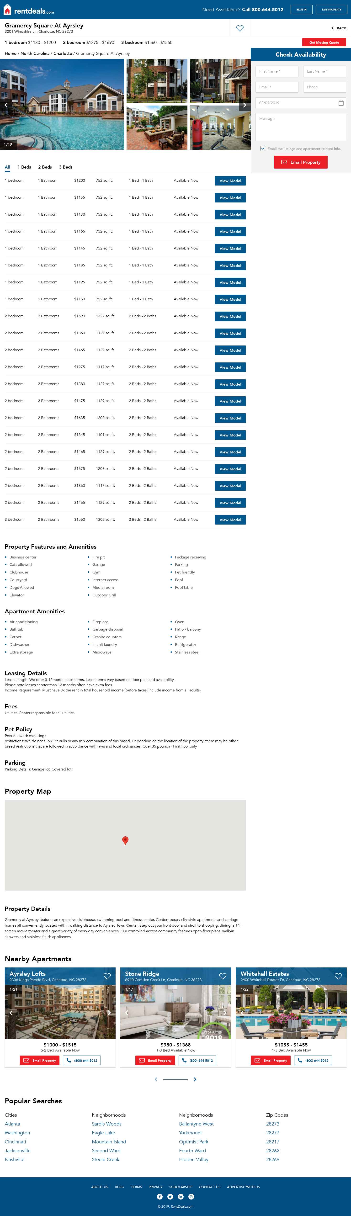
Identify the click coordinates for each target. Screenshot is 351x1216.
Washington (17, 1133)
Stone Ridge (142, 973)
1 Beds (24, 167)
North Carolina (35, 53)
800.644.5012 (262, 9)
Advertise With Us (243, 1186)
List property (331, 9)
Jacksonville (18, 1151)
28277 (272, 1133)
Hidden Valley (193, 1160)
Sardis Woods (107, 1124)
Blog (119, 1186)
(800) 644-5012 (85, 1060)
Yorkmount (190, 1133)
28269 (272, 1160)
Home (10, 53)
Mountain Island (109, 1142)
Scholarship (180, 1186)
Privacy (156, 1186)
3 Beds (66, 167)
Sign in (302, 9)
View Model (230, 180)
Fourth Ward (192, 1151)
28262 (272, 1151)
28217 (272, 1142)
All (7, 167)
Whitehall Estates (265, 973)
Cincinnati (15, 1142)
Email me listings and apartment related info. (304, 148)
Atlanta (12, 1124)
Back (341, 28)
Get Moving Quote (324, 42)
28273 (272, 1124)
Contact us (209, 1186)
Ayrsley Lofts (28, 973)
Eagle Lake (103, 1133)
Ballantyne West (196, 1124)
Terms (136, 1186)
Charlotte (62, 53)
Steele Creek (105, 1160)
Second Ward (106, 1151)
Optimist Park (193, 1142)
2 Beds (45, 167)
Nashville (14, 1160)
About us (99, 1186)
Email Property (304, 162)
